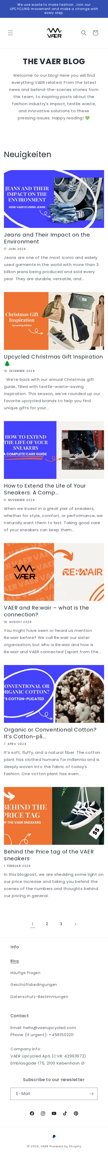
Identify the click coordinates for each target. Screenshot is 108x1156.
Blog (14, 961)
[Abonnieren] (91, 1094)
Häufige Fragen (25, 972)
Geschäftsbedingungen (33, 984)
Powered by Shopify (65, 1146)
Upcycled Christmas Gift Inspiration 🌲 (53, 360)
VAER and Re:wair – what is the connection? (46, 611)
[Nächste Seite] (75, 924)
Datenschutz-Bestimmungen (39, 996)
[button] (10, 33)
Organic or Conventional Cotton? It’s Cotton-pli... (50, 733)
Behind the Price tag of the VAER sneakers (49, 855)
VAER (44, 1146)
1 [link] (33, 924)
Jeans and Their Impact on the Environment (47, 238)
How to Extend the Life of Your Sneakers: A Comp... (45, 489)
